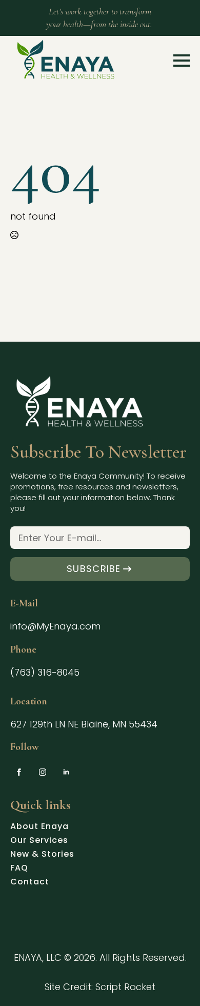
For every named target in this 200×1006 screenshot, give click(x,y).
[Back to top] (175, 981)
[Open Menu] (181, 60)
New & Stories (42, 855)
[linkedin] (66, 772)
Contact (29, 882)
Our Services (39, 841)
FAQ (19, 869)
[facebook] (19, 772)
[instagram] (42, 772)
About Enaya (39, 827)
